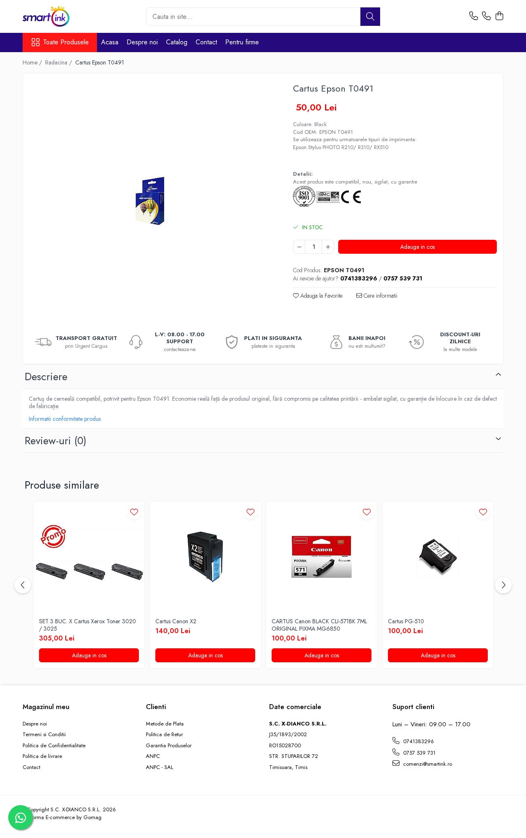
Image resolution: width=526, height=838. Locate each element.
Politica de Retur (164, 734)
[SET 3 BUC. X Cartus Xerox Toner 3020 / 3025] (89, 557)
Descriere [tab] (46, 376)
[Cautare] (370, 16)
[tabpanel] (150, 200)
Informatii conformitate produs (65, 418)
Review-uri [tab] (55, 440)
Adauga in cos (417, 247)
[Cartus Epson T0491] (150, 200)
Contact (206, 42)
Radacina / (59, 62)
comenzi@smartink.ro (426, 764)
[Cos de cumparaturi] (499, 16)
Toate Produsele (66, 42)
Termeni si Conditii (44, 734)
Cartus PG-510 (406, 621)
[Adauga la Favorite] (134, 512)
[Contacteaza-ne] (473, 16)
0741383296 (417, 741)
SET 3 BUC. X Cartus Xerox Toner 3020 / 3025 (87, 625)
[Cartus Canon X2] (205, 557)
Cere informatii (379, 296)
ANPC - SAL (159, 767)
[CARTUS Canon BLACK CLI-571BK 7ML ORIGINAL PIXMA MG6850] (321, 557)
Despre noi (142, 42)
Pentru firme (242, 42)
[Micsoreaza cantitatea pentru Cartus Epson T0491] (299, 247)
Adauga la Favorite (320, 296)
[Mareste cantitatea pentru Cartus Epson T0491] (328, 247)
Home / (33, 62)
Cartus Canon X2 (175, 621)
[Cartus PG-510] (438, 557)
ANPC (153, 756)
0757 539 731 (418, 753)
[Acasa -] (64, 16)
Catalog (176, 42)
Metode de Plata (165, 724)
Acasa (109, 42)
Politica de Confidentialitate (54, 745)
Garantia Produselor (168, 745)
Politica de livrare (42, 756)
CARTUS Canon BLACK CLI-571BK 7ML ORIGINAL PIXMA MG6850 (319, 625)
